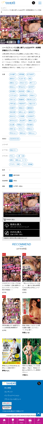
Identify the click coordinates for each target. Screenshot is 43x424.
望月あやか (22, 87)
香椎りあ (12, 129)
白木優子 (12, 74)
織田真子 (31, 112)
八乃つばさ (13, 95)
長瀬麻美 (21, 99)
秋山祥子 (22, 120)
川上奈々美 (22, 78)
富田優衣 (12, 91)
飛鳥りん (30, 91)
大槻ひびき (32, 104)
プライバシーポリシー (12, 399)
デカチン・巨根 (15, 164)
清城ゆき (21, 108)
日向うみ (12, 99)
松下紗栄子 (30, 74)
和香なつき (26, 332)
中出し (12, 156)
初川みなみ (13, 120)
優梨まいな (13, 83)
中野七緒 (12, 104)
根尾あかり (20, 125)
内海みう (32, 95)
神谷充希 (12, 112)
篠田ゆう (12, 78)
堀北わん (12, 87)
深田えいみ (22, 112)
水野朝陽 (21, 74)
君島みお (30, 129)
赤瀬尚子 (12, 108)
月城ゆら (25, 375)
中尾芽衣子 (22, 104)
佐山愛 (12, 125)
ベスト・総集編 (27, 164)
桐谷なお (22, 133)
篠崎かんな (32, 120)
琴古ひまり (13, 133)
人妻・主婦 (20, 156)
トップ (3, 8)
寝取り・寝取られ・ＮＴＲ (18, 160)
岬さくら (32, 83)
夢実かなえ (5, 370)
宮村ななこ (32, 133)
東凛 (30, 78)
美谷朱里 (21, 91)
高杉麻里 (30, 125)
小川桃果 (21, 116)
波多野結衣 (23, 95)
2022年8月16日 (14, 139)
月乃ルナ (21, 129)
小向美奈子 (30, 116)
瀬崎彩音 (30, 108)
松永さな (12, 116)
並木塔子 (31, 87)
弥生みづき (23, 83)
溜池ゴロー (13, 150)
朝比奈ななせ (31, 99)
